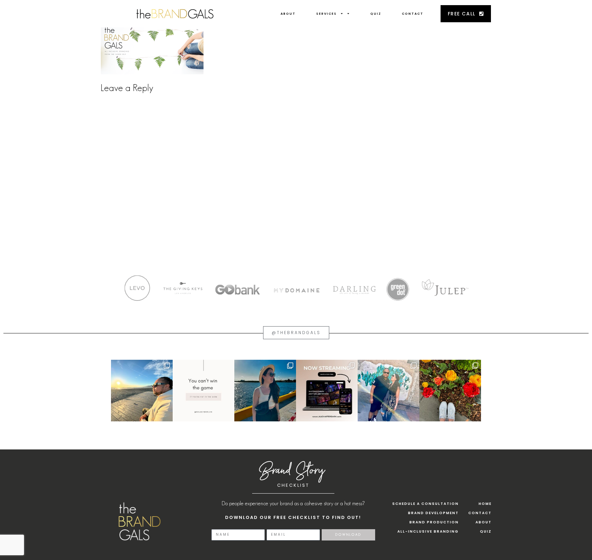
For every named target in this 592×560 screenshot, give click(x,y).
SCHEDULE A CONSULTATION (425, 503)
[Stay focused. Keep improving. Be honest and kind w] (203, 390)
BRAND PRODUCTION (434, 522)
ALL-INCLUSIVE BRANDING (428, 531)
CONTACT (412, 14)
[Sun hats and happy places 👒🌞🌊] (265, 390)
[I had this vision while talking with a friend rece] (450, 390)
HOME (485, 503)
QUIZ (375, 14)
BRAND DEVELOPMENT (433, 513)
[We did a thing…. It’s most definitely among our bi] (327, 390)
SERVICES (326, 14)
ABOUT (288, 14)
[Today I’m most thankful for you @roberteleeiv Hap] (142, 390)
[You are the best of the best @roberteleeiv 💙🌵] (388, 390)
